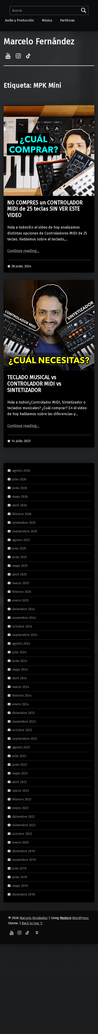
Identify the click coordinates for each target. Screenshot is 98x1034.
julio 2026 (19, 479)
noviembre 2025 (24, 522)
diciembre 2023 (23, 713)
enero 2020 (20, 842)
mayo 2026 (20, 497)
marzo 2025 (20, 583)
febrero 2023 (21, 799)
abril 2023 (19, 782)
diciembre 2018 (23, 894)
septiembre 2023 (24, 739)
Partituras (67, 20)
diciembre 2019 (23, 851)
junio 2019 (19, 877)
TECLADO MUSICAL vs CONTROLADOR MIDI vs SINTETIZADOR (34, 383)
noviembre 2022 (24, 825)
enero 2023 (20, 808)
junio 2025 (19, 557)
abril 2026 (19, 505)
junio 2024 (19, 661)
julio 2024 (19, 652)
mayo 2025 (20, 566)
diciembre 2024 (23, 609)
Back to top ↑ (32, 923)
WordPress (80, 918)
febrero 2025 (21, 592)
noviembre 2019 (24, 860)
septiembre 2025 (24, 531)
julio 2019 (19, 868)
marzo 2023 (20, 791)
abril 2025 (19, 574)
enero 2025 (20, 600)
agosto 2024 (21, 643)
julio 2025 (19, 548)
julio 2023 (19, 756)
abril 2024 (19, 678)
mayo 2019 (20, 886)
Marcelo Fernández (39, 41)
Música (47, 20)
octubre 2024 (22, 626)
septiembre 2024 (25, 635)
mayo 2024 (20, 669)
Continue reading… (23, 251)
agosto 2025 (21, 540)
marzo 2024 (20, 687)
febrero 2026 (21, 514)
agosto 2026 (21, 471)
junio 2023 (19, 765)
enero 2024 (20, 704)
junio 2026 (19, 488)
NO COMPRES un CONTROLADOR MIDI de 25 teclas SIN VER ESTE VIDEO (45, 209)
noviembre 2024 (24, 617)
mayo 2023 (20, 773)
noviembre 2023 (24, 721)
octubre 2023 (22, 730)
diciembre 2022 (23, 816)
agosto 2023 (21, 747)
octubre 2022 (22, 834)
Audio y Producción (19, 20)
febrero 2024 (22, 695)
